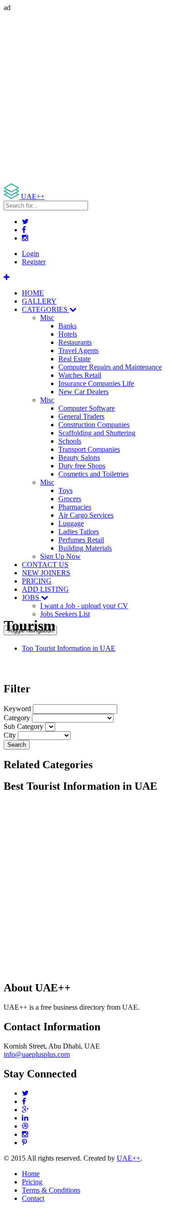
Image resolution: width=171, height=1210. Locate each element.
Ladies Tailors (78, 531)
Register (34, 262)
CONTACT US (45, 564)
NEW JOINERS (46, 573)
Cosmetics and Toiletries (93, 474)
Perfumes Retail (81, 540)
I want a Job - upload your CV (84, 606)
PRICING (37, 581)
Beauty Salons (79, 457)
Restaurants (75, 342)
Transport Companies (89, 449)
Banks (67, 326)
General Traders (81, 416)
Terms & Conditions (51, 1190)
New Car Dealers (83, 392)
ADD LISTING (45, 589)
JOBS (31, 597)
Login (30, 253)
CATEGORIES (45, 309)
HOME (33, 293)
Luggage (71, 523)
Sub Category (23, 726)
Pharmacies (74, 507)
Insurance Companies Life (96, 383)
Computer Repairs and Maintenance (110, 367)
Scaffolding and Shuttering (96, 433)
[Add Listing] (7, 277)
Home (31, 1174)
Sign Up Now (60, 556)
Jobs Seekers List (65, 614)
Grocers (69, 499)
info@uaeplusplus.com (37, 1054)
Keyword (17, 708)
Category (17, 718)
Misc (47, 317)
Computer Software (86, 408)
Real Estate (74, 359)
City (10, 735)
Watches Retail (79, 375)
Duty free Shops (81, 466)
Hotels (67, 334)
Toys (65, 490)
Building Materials (85, 548)
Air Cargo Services (86, 515)
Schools (69, 441)
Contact (33, 1198)
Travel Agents (78, 350)
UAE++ (128, 1158)
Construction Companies (94, 424)
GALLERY (39, 301)
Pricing (32, 1182)
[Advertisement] (85, 97)
